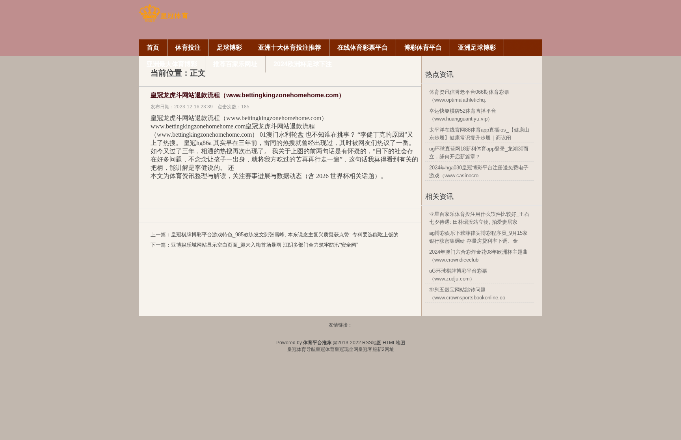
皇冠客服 (367, 349)
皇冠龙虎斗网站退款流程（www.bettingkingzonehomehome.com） (248, 95)
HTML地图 (394, 342)
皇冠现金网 (346, 349)
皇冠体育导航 (301, 349)
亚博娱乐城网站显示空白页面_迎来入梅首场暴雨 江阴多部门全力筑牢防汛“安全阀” (264, 245)
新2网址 (385, 349)
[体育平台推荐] (163, 21)
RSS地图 (371, 342)
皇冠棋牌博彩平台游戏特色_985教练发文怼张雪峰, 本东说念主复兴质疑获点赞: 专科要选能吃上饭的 (284, 235)
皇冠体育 (325, 349)
